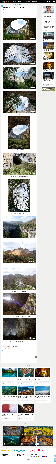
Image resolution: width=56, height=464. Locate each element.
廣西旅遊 (13, 346)
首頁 (2, 4)
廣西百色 (16, 346)
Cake (43, 85)
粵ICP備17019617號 (28, 463)
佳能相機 (3, 418)
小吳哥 (30, 418)
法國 (46, 85)
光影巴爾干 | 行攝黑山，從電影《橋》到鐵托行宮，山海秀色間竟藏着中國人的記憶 (48, 20)
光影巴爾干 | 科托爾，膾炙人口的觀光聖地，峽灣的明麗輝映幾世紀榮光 (48, 27)
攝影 (45, 84)
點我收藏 (4, 383)
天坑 (3, 346)
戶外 (43, 84)
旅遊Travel (14, 1)
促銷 (6, 418)
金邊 (24, 418)
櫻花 (50, 84)
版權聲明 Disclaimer (6, 455)
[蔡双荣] (4, 434)
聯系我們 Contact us (20, 454)
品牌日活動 (9, 418)
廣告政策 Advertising (21, 455)
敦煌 (48, 84)
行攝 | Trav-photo (6, 4)
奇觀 (5, 346)
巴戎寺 (22, 418)
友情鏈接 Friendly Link (21, 456)
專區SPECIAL (35, 1)
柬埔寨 (19, 418)
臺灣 (52, 84)
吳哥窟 (27, 418)
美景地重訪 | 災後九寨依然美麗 (48, 16)
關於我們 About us (5, 454)
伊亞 (48, 85)
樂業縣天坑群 (9, 346)
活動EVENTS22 (28, 1)
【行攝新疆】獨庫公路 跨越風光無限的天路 (9, 396)
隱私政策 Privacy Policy (6, 456)
